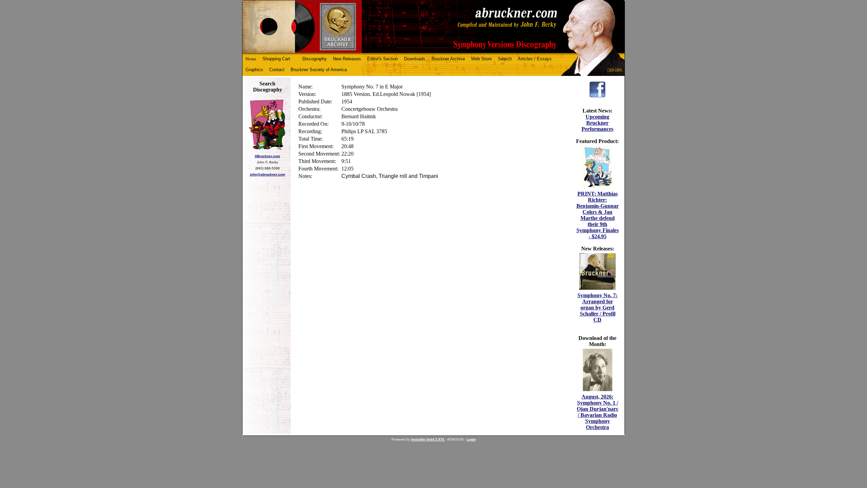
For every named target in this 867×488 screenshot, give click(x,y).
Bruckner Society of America (319, 69)
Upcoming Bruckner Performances (597, 123)
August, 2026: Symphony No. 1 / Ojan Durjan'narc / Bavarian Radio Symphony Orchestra (597, 412)
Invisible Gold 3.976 (428, 439)
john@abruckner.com (267, 174)
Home (251, 58)
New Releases (347, 58)
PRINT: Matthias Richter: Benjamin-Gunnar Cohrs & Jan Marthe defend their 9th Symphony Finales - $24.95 (597, 215)
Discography (314, 58)
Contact (276, 69)
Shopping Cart (276, 58)
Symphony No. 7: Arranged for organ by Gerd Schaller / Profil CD (597, 307)
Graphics (254, 69)
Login (471, 439)
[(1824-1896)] (433, 26)
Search (505, 58)
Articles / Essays (535, 58)
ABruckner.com (267, 156)
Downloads (414, 58)
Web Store (481, 58)
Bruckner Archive (448, 58)
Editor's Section (382, 58)
